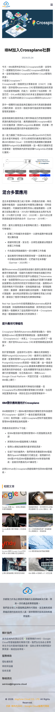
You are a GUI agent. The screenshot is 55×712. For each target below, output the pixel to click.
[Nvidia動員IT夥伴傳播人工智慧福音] (14, 520)
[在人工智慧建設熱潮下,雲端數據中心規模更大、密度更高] (41, 520)
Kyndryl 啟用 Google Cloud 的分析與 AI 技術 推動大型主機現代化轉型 (14, 552)
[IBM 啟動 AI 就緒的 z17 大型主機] (41, 564)
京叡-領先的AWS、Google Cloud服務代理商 (27, 706)
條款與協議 (7, 666)
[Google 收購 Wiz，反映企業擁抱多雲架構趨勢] (14, 498)
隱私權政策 (7, 661)
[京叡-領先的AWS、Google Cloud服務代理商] (6, 5)
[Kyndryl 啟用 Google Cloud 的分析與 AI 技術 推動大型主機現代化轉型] (14, 542)
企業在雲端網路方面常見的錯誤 (13, 573)
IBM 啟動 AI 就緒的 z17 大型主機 (40, 573)
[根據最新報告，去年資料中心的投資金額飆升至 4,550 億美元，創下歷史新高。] (41, 498)
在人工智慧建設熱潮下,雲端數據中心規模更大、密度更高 (40, 530)
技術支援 (6, 670)
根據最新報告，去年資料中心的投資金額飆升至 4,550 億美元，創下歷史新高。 (41, 508)
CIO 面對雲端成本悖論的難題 (39, 551)
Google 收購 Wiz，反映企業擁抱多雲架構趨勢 (13, 508)
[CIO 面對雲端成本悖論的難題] (41, 542)
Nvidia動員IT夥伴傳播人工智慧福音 (14, 530)
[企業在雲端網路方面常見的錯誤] (14, 564)
